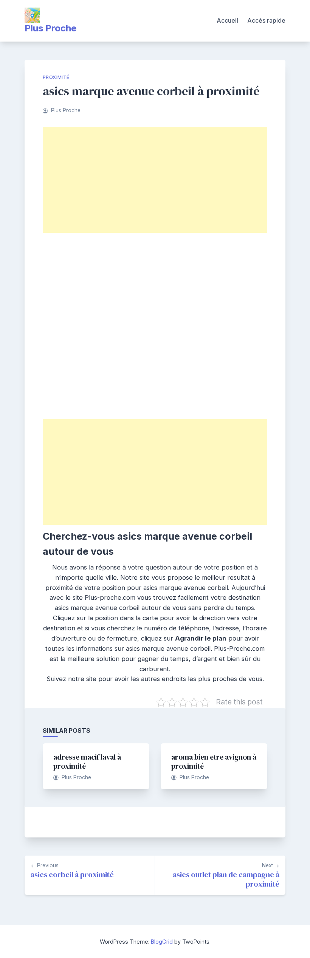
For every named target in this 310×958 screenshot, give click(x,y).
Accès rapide (266, 20)
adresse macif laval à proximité (87, 761)
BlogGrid (162, 941)
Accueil (227, 20)
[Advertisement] (155, 180)
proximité (56, 77)
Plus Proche (50, 28)
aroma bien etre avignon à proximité (213, 761)
